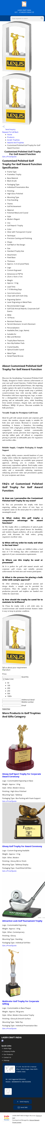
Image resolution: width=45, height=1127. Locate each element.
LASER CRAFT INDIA (24, 11)
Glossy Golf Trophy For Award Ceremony (22, 846)
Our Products (8, 1054)
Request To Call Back (10, 132)
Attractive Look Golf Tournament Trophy (22, 921)
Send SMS (24, 1107)
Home (9, 134)
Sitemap (6, 1060)
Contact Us (7, 1057)
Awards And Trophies (15, 142)
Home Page (7, 1048)
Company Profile (9, 1051)
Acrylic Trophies (13, 140)
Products (10, 137)
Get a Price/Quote (9, 156)
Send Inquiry (10, 129)
